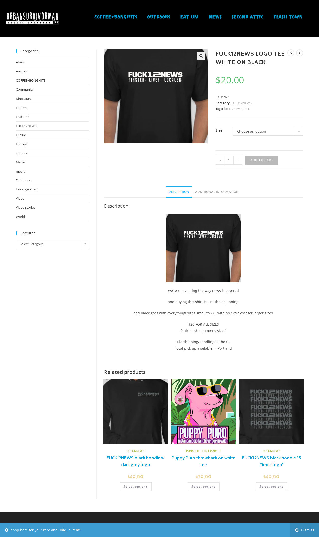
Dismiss (307, 530)
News (215, 17)
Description (178, 192)
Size (219, 130)
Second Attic (247, 17)
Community (25, 89)
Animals (22, 71)
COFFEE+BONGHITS (115, 17)
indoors (21, 153)
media (20, 171)
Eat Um (189, 17)
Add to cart (261, 160)
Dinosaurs (23, 98)
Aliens (20, 62)
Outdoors (158, 17)
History (21, 144)
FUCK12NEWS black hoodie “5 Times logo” (271, 461)
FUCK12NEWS (241, 103)
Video (20, 198)
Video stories (25, 207)
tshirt (247, 108)
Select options (135, 486)
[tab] (179, 192)
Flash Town (288, 17)
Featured (22, 116)
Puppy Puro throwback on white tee (203, 461)
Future (21, 135)
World (20, 216)
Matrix (21, 162)
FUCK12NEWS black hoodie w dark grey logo (135, 461)
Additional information (217, 192)
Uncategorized (26, 189)
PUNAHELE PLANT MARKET (203, 451)
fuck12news (232, 108)
